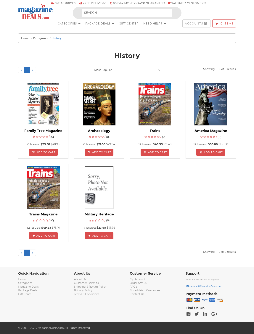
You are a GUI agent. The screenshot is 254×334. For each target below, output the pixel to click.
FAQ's (133, 286)
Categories (68, 23)
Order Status (138, 283)
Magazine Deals (28, 286)
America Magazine (210, 131)
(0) (52, 137)
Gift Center (129, 23)
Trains (155, 131)
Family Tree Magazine (43, 131)
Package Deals (98, 23)
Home (25, 38)
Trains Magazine (43, 214)
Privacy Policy (83, 290)
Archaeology (99, 131)
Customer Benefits (86, 283)
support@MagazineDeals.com (205, 286)
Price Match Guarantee (145, 290)
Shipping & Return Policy (90, 286)
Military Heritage (99, 214)
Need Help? (153, 23)
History (57, 38)
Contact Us (137, 294)
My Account (137, 279)
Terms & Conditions (86, 294)
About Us (80, 279)
